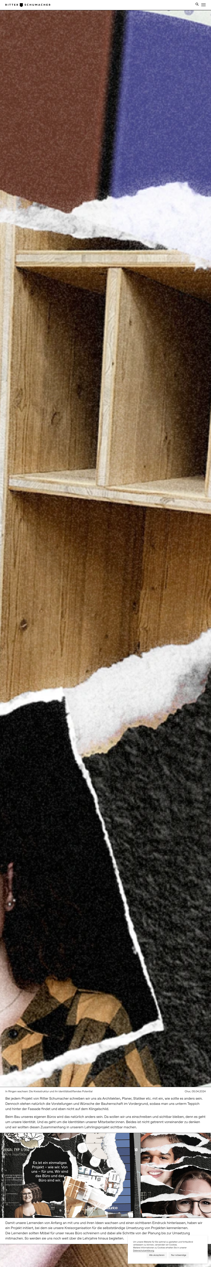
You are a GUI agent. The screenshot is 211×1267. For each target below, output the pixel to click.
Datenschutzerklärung (143, 1250)
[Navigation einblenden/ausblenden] (203, 5)
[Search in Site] (197, 5)
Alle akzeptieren (156, 1255)
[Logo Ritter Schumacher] (27, 5)
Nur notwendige (178, 1255)
